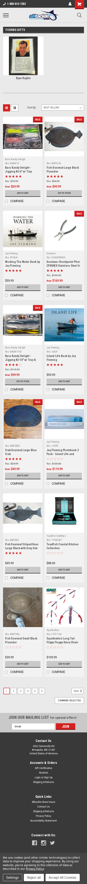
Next (77, 691)
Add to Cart (23, 193)
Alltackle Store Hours (43, 802)
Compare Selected (69, 700)
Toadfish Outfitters (56, 536)
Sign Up (48, 777)
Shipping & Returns (43, 782)
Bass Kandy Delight (15, 159)
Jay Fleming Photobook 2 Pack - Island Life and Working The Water (63, 453)
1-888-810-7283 (16, 3)
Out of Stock (64, 193)
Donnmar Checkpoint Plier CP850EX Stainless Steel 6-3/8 (64, 265)
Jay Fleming (11, 253)
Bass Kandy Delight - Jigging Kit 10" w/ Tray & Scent (20, 359)
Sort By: (31, 107)
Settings (12, 877)
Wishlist (43, 772)
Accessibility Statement (43, 820)
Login (38, 777)
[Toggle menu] (6, 15)
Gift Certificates (43, 768)
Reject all (34, 877)
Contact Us (43, 806)
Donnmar (51, 253)
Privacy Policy (43, 816)
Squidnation (53, 630)
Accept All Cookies (62, 877)
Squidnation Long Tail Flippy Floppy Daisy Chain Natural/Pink (62, 642)
